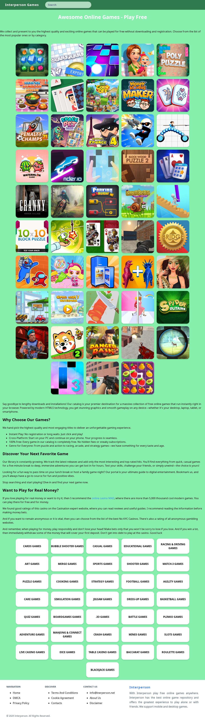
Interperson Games (22, 5)
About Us (95, 698)
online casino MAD (103, 498)
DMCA (16, 698)
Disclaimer (96, 703)
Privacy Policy (21, 703)
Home (16, 693)
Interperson (139, 687)
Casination (63, 508)
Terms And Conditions (64, 693)
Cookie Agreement (62, 698)
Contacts (56, 703)
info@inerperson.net (102, 693)
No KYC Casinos (128, 519)
